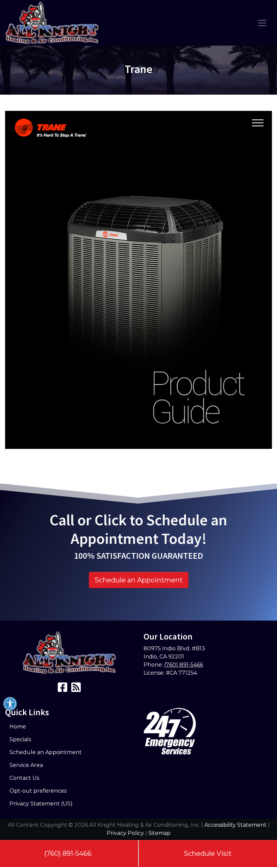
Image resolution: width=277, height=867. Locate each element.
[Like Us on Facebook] (62, 689)
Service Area (26, 765)
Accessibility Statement (235, 825)
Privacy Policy (125, 833)
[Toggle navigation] (262, 23)
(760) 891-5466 (68, 853)
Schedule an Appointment (45, 752)
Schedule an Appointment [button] (139, 580)
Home (17, 726)
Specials (20, 739)
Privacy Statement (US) (41, 803)
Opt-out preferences (38, 791)
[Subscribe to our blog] (76, 689)
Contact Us (24, 778)
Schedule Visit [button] (208, 853)
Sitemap (159, 833)
